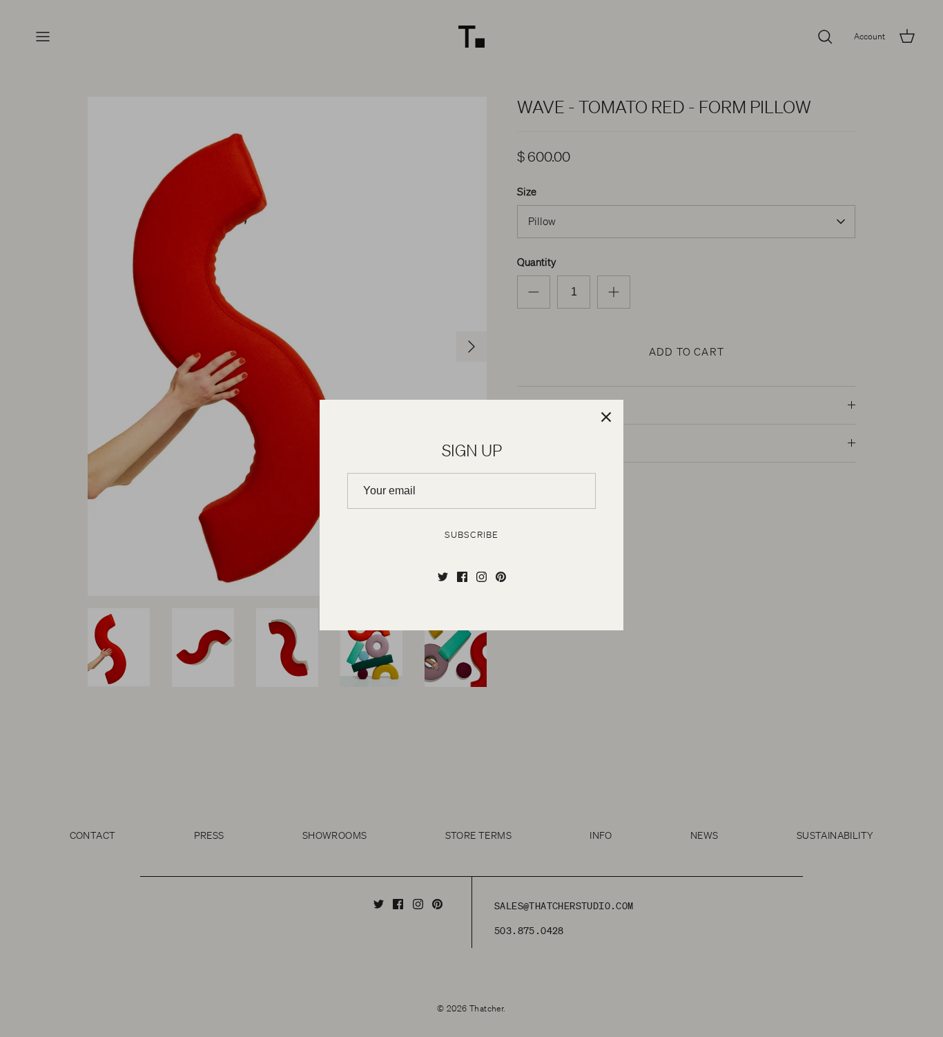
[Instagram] (481, 577)
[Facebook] (462, 577)
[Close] (606, 417)
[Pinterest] (501, 577)
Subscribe (471, 535)
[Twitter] (443, 577)
